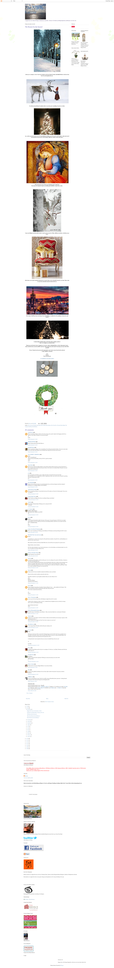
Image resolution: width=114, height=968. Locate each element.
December (29, 709)
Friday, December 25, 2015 (33, 667)
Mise (29, 669)
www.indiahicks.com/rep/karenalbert (47, 358)
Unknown (29, 616)
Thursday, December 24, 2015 (33, 652)
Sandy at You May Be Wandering (34, 529)
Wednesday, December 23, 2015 (33, 645)
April (28, 731)
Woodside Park (31, 654)
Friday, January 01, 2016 (32, 681)
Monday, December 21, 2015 (33, 567)
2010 (27, 745)
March (28, 733)
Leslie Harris (30, 432)
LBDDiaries (30, 676)
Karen (29, 517)
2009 (27, 747)
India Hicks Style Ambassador (42, 425)
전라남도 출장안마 (40, 687)
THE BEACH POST (31, 441)
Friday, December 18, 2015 (33, 439)
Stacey (29, 647)
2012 (27, 741)
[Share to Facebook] (45, 423)
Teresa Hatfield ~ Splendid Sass (34, 454)
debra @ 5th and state (32, 597)
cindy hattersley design (32, 489)
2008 (27, 748)
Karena (29, 570)
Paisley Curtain (31, 664)
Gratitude (34, 425)
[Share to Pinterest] (46, 423)
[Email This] (41, 423)
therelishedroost (31, 624)
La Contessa (30, 509)
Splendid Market (31, 447)
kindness (49, 425)
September (29, 723)
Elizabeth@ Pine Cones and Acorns (34, 534)
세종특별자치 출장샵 (45, 686)
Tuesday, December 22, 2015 (33, 621)
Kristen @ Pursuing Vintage (33, 552)
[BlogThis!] (42, 423)
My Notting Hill (31, 482)
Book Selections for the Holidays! (33, 717)
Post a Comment (29, 693)
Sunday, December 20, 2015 (33, 532)
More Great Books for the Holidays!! (33, 715)
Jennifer (29, 502)
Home (47, 698)
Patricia (29, 558)
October (28, 721)
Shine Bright (63, 425)
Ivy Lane (29, 630)
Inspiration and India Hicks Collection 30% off (35, 712)
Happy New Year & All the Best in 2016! (34, 710)
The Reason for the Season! (32, 714)
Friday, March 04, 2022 (32, 690)
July (28, 726)
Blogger (62, 965)
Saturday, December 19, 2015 (33, 493)
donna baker (30, 465)
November (29, 719)
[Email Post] (39, 423)
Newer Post (28, 698)
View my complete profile (28, 777)
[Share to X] (43, 423)
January (28, 736)
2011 (27, 743)
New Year (53, 425)
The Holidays (34, 426)
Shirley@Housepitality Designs (34, 610)
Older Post (66, 698)
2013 (27, 740)
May (28, 729)
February (29, 734)
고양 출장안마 (59, 687)
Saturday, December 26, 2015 (33, 674)
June (28, 728)
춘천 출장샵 (52, 687)
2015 (27, 707)
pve (28, 473)
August (28, 724)
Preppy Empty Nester (32, 496)
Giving (31, 425)
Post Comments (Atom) (49, 701)
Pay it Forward (57, 425)
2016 (29, 425)
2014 (27, 738)
